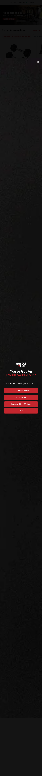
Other (21, 411)
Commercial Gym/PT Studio (21, 404)
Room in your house (21, 391)
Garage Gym (21, 397)
